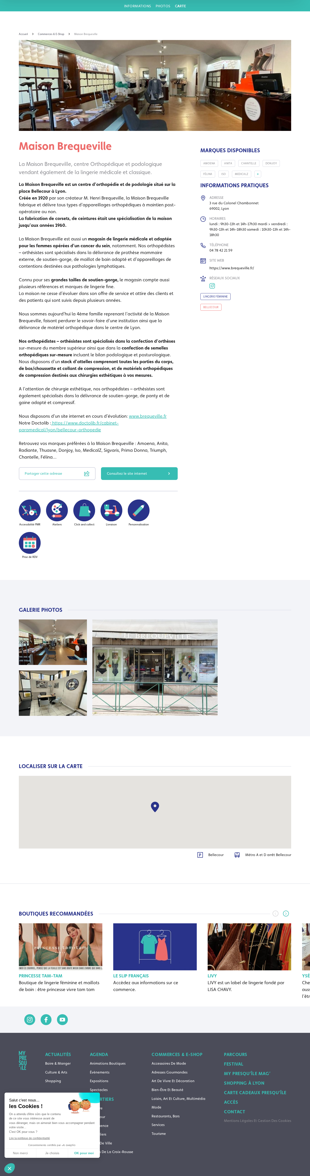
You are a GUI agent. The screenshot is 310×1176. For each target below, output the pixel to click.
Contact (234, 1111)
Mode (156, 1107)
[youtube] (62, 1019)
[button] (286, 913)
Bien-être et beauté (167, 1090)
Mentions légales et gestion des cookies (257, 1121)
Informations (137, 6)
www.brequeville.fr (148, 416)
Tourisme (159, 1133)
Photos (163, 6)
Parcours (235, 1054)
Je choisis (52, 1153)
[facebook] (46, 1019)
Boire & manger (58, 1063)
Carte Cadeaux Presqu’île (255, 1092)
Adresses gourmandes (169, 1072)
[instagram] (29, 1019)
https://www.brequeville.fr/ (231, 268)
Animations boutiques (107, 1063)
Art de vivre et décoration (173, 1081)
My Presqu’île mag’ (247, 1073)
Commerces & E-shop (177, 1054)
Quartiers (102, 1099)
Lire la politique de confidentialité (29, 1138)
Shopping (53, 1081)
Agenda (99, 1054)
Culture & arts (56, 1072)
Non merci (20, 1153)
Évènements (99, 1072)
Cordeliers (98, 1134)
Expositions (99, 1081)
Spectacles (99, 1090)
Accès (231, 1102)
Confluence (99, 1126)
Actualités (58, 1054)
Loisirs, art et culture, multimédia (178, 1098)
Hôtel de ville (101, 1143)
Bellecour (97, 1117)
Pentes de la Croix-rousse (111, 1152)
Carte (180, 6)
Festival (234, 1064)
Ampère (96, 1108)
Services (158, 1125)
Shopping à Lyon (244, 1083)
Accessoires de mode (169, 1063)
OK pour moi (84, 1153)
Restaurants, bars (166, 1116)
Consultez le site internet (127, 473)
